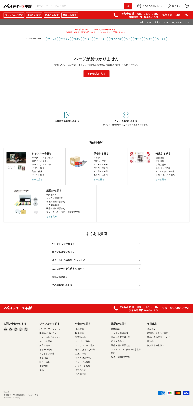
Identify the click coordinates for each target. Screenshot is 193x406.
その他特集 (80, 374)
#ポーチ (138, 38)
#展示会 (77, 38)
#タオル (149, 38)
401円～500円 (101, 175)
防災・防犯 (44, 361)
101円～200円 (101, 164)
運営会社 (151, 341)
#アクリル (52, 38)
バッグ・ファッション (42, 157)
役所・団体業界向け (120, 357)
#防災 (128, 38)
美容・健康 (37, 171)
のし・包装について (180, 22)
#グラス (88, 38)
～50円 (97, 157)
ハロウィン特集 (82, 365)
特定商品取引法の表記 (157, 333)
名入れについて (162, 22)
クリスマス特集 (82, 361)
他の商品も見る (96, 73)
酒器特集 (160, 157)
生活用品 (43, 365)
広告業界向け (52, 205)
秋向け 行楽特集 (83, 357)
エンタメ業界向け (54, 198)
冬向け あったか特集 (165, 175)
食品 (41, 370)
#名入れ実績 (116, 38)
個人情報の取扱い (155, 345)
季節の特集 (80, 370)
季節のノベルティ (40, 161)
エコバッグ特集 (163, 168)
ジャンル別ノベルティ (42, 164)
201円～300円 (101, 168)
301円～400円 (101, 171)
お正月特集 (80, 353)
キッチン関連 (38, 175)
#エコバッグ (101, 38)
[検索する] (128, 6)
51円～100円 (100, 161)
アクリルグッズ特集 (165, 171)
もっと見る (37, 179)
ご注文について (145, 22)
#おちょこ (65, 38)
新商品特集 (161, 164)
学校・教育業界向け (55, 201)
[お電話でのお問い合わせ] (66, 119)
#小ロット (161, 38)
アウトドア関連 (46, 353)
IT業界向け (51, 194)
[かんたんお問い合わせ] (126, 119)
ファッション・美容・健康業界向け (63, 212)
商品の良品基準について (158, 337)
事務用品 (43, 357)
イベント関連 (38, 168)
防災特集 (160, 161)
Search (6, 392)
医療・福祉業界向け (55, 208)
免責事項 (151, 329)
